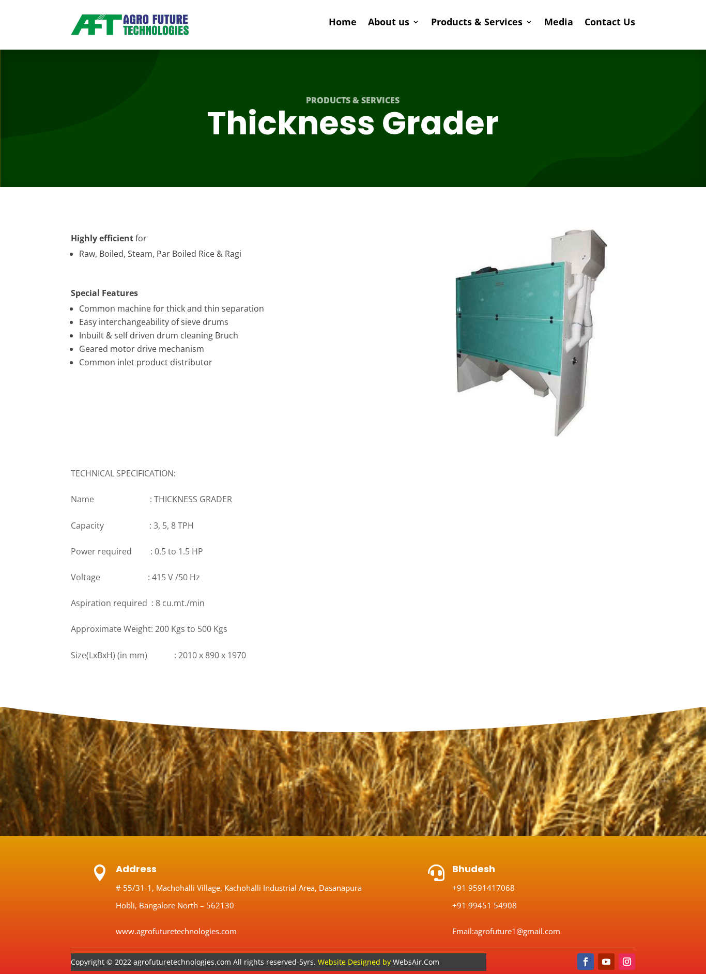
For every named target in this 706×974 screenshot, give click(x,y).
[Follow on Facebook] (585, 961)
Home (343, 23)
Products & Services (477, 23)
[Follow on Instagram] (627, 961)
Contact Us (610, 23)
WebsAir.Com (378, 962)
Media (558, 23)
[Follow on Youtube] (606, 961)
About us (388, 23)
